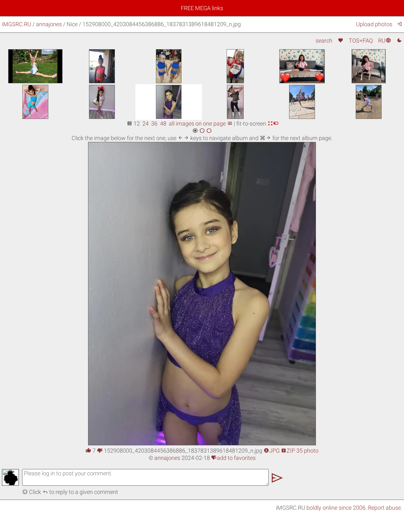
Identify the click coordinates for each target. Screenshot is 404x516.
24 (145, 123)
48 (163, 123)
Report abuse (384, 507)
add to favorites (233, 457)
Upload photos (374, 24)
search (324, 40)
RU (384, 40)
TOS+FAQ (361, 40)
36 (154, 123)
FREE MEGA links (202, 8)
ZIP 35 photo (299, 450)
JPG (272, 450)
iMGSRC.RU (16, 24)
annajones (49, 24)
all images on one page (201, 123)
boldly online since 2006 (335, 507)
